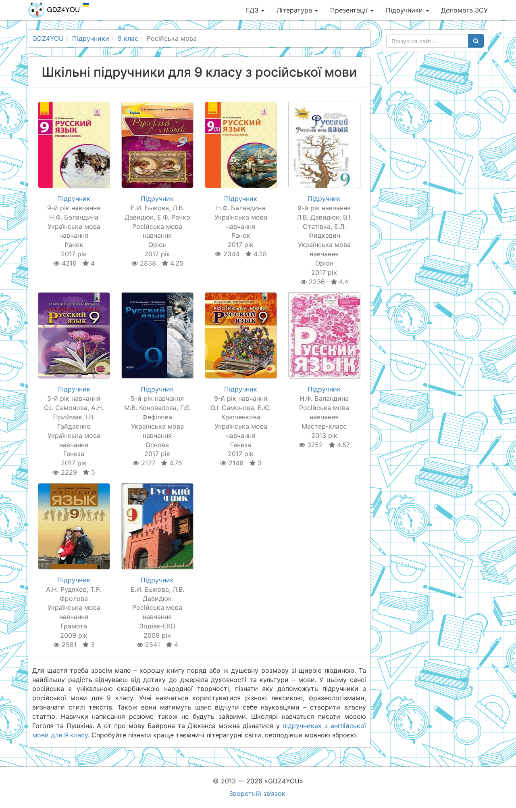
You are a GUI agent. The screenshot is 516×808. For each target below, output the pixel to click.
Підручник (73, 199)
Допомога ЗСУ (464, 10)
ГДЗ (253, 10)
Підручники (405, 10)
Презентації (350, 10)
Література (295, 10)
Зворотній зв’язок (257, 793)
